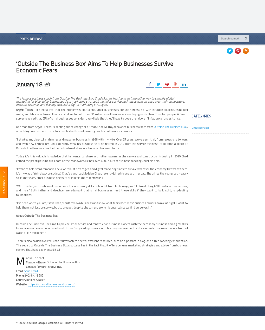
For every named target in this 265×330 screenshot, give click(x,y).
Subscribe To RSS (4, 181)
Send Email (31, 271)
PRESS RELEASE (31, 38)
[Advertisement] (178, 18)
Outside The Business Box (170, 127)
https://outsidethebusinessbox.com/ (51, 284)
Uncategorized (200, 128)
